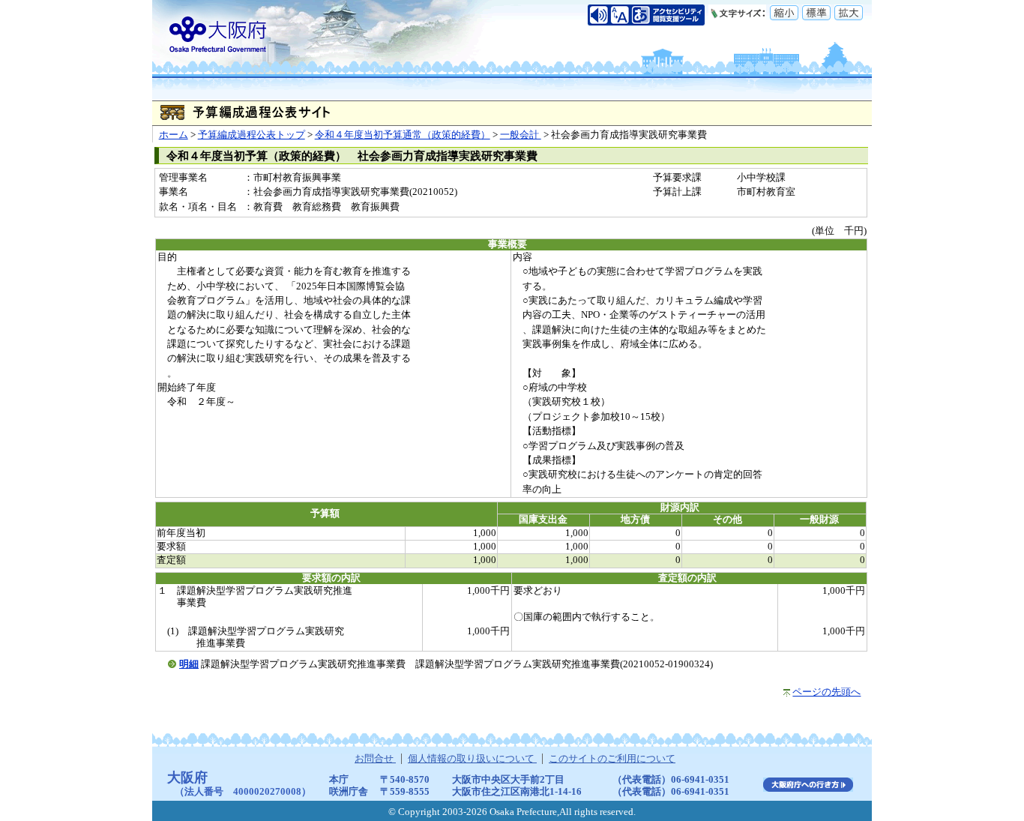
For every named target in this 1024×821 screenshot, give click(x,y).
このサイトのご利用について (612, 759)
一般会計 (520, 135)
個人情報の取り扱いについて (472, 759)
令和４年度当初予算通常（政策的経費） (402, 135)
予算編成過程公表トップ (251, 135)
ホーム (173, 135)
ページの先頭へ (826, 692)
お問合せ (375, 759)
